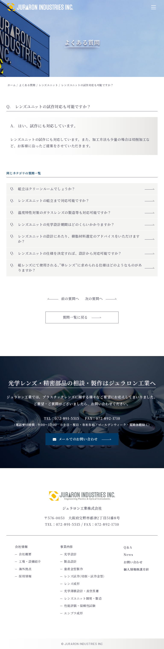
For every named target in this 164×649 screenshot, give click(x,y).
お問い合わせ (133, 562)
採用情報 (25, 576)
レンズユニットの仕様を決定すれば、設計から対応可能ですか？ (70, 253)
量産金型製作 (73, 569)
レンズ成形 (72, 583)
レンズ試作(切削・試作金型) (84, 576)
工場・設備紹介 (30, 561)
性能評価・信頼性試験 (80, 605)
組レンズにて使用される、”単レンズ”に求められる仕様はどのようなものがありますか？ (80, 268)
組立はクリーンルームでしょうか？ (48, 188)
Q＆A (128, 547)
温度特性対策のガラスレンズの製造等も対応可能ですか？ (64, 212)
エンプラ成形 (73, 613)
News (128, 554)
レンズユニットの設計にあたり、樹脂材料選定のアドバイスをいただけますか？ (79, 239)
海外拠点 (25, 569)
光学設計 (70, 554)
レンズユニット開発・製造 (83, 598)
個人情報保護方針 (136, 569)
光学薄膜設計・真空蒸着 (81, 591)
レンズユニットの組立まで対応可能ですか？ (53, 200)
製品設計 (70, 561)
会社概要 (25, 554)
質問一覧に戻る (75, 317)
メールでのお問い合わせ (78, 439)
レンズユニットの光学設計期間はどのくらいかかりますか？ (66, 224)
